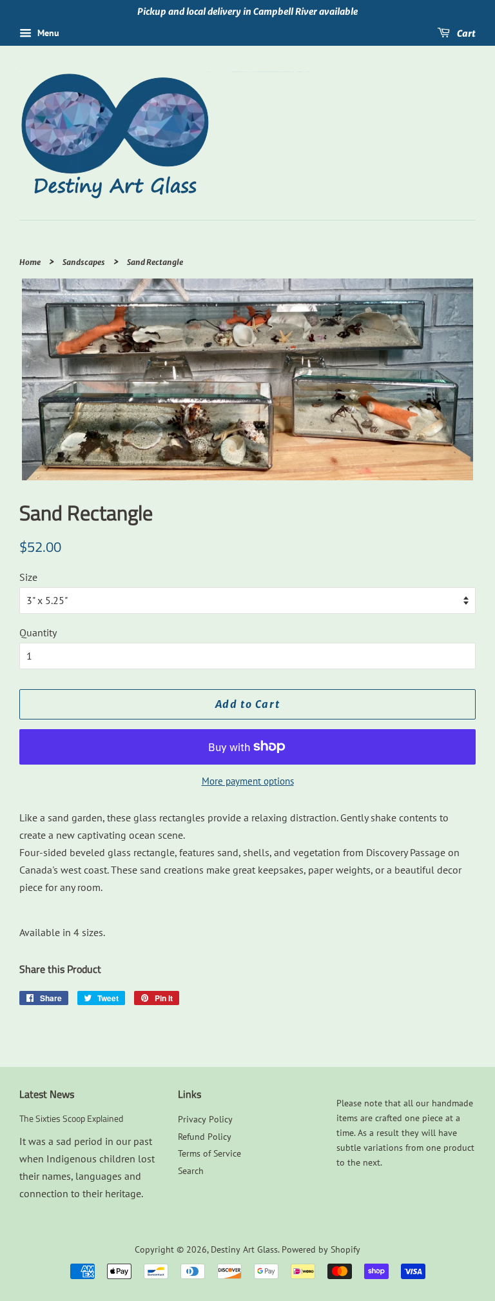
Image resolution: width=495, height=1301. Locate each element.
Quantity (38, 632)
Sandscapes (84, 262)
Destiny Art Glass (244, 1249)
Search (191, 1171)
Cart (465, 33)
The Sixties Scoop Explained (71, 1118)
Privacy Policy (205, 1119)
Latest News (46, 1094)
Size (28, 577)
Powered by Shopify (321, 1249)
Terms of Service (209, 1153)
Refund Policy (204, 1136)
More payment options (248, 781)
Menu (47, 33)
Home (30, 262)
